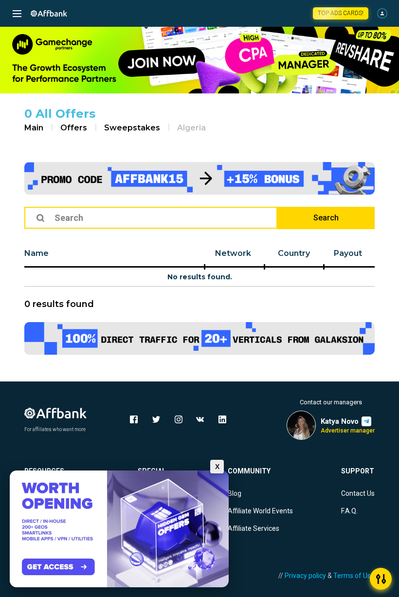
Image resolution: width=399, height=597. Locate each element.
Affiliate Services (253, 528)
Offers (73, 127)
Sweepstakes (132, 127)
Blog (234, 493)
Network (233, 253)
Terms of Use (354, 575)
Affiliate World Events (260, 510)
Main (33, 127)
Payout (348, 253)
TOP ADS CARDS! (340, 13)
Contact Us (358, 493)
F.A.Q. (349, 510)
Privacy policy (305, 575)
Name (36, 253)
